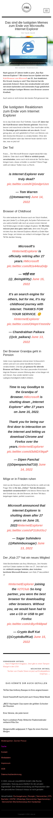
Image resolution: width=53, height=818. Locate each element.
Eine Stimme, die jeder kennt (15, 713)
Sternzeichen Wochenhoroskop (14, 802)
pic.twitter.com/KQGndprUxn (28, 184)
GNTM (12, 799)
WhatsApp (21, 799)
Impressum (5, 763)
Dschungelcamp (19, 796)
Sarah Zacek (30, 33)
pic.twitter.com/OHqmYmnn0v (28, 324)
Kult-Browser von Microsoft (15, 78)
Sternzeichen (41, 796)
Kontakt (4, 752)
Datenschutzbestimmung (11, 774)
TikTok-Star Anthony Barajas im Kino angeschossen (25, 690)
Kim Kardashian (34, 802)
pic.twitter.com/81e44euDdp (27, 266)
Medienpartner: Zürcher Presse (13, 741)
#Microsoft (31, 261)
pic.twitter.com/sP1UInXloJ (26, 530)
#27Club (23, 589)
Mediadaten (6, 758)
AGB (3, 769)
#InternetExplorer (25, 251)
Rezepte (31, 796)
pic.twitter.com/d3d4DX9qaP (27, 451)
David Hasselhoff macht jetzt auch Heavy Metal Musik (26, 697)
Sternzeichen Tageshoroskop (38, 799)
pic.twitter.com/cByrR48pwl (27, 624)
